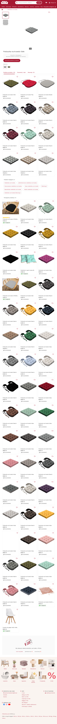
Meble (3, 6)
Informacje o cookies (27, 706)
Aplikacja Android (50, 692)
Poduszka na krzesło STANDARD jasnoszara (13, 295)
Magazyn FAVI (25, 700)
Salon (41, 6)
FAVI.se (40, 716)
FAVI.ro (24, 716)
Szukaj (39, 2)
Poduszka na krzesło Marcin (10, 120)
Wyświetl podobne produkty (12, 60)
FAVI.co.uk (45, 716)
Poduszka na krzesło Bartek (45, 94)
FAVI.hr (32, 716)
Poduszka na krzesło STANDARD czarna (12, 219)
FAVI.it (36, 716)
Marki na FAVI (25, 696)
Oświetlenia (21, 6)
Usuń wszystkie (19, 651)
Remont (27, 6)
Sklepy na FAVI (25, 694)
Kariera (5, 696)
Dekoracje (8, 6)
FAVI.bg (50, 716)
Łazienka (37, 6)
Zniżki (51, 681)
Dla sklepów (25, 702)
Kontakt (5, 694)
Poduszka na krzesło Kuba (9, 171)
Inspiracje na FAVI (26, 698)
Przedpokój (42, 681)
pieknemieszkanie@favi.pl (11, 692)
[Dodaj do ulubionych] (17, 77)
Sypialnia (24, 681)
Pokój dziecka (33, 681)
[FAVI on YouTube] (9, 704)
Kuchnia (32, 6)
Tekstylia (14, 6)
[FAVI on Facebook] (4, 704)
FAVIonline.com (5, 713)
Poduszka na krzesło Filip (27, 94)
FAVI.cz (15, 716)
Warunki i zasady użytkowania (29, 704)
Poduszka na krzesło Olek (9, 94)
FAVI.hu (28, 716)
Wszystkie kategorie (49, 6)
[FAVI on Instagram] (6, 704)
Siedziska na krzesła (12, 9)
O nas (23, 692)
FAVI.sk (19, 716)
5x (9, 217)
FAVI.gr (55, 716)
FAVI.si (3, 718)
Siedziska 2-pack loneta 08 (27, 270)
